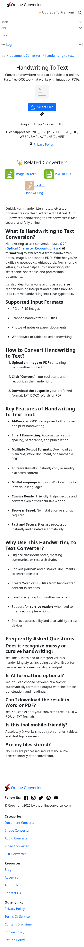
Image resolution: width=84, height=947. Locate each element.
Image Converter (17, 830)
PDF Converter (15, 854)
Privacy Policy (44, 144)
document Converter (25, 55)
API (4, 28)
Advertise (12, 877)
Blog (5, 35)
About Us (11, 885)
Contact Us (13, 893)
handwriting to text (59, 55)
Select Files (45, 107)
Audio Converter (17, 838)
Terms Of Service (17, 916)
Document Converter (20, 822)
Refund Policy (15, 940)
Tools (5, 22)
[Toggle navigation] (3, 5)
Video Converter (17, 846)
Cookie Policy (14, 932)
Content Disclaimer (19, 924)
